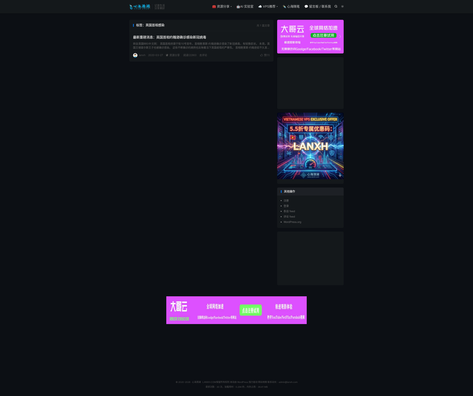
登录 (286, 205)
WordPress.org (292, 221)
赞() (265, 55)
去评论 (203, 55)
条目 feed (289, 211)
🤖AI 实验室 (244, 6)
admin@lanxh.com (288, 382)
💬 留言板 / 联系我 (317, 6)
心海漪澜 (139, 7)
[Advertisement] (310, 83)
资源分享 (173, 55)
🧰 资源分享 (220, 6)
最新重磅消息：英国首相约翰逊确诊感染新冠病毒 (169, 37)
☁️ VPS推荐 (266, 6)
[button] (340, 36)
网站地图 (262, 382)
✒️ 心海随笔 (291, 6)
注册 (286, 200)
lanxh (142, 55)
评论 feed (289, 216)
